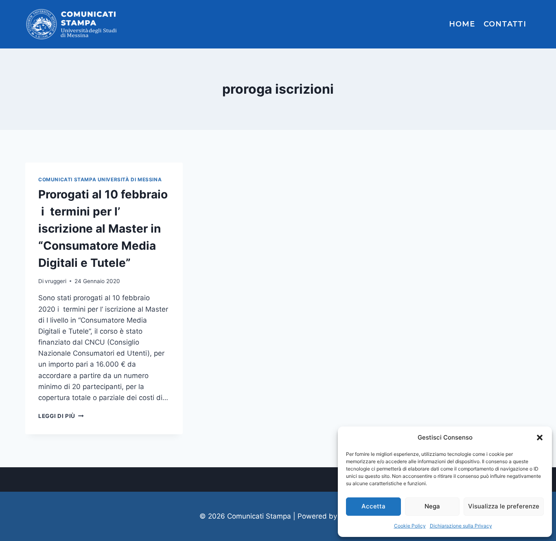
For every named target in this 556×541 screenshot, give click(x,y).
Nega (432, 506)
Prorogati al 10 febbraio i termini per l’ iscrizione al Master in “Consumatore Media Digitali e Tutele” (103, 228)
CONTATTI (505, 24)
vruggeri (55, 281)
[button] (540, 437)
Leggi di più (61, 416)
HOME (462, 24)
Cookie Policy (410, 526)
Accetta (373, 506)
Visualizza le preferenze (503, 506)
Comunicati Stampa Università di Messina (100, 179)
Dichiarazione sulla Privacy (461, 526)
